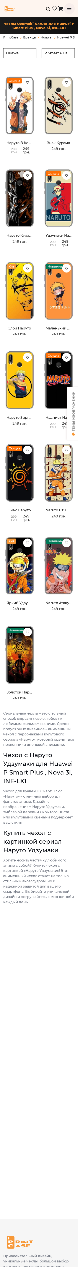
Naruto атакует (59, 603)
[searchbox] (19, 53)
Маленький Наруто (59, 328)
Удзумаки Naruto (59, 235)
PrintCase (10, 37)
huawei (46, 37)
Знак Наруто (19, 510)
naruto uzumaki (59, 510)
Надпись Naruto (59, 418)
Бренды (29, 37)
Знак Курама (58, 143)
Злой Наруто (19, 328)
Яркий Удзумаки (19, 603)
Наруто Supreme (19, 418)
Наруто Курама (19, 235)
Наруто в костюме (19, 143)
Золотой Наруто (19, 692)
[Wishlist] (27, 82)
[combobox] (19, 53)
